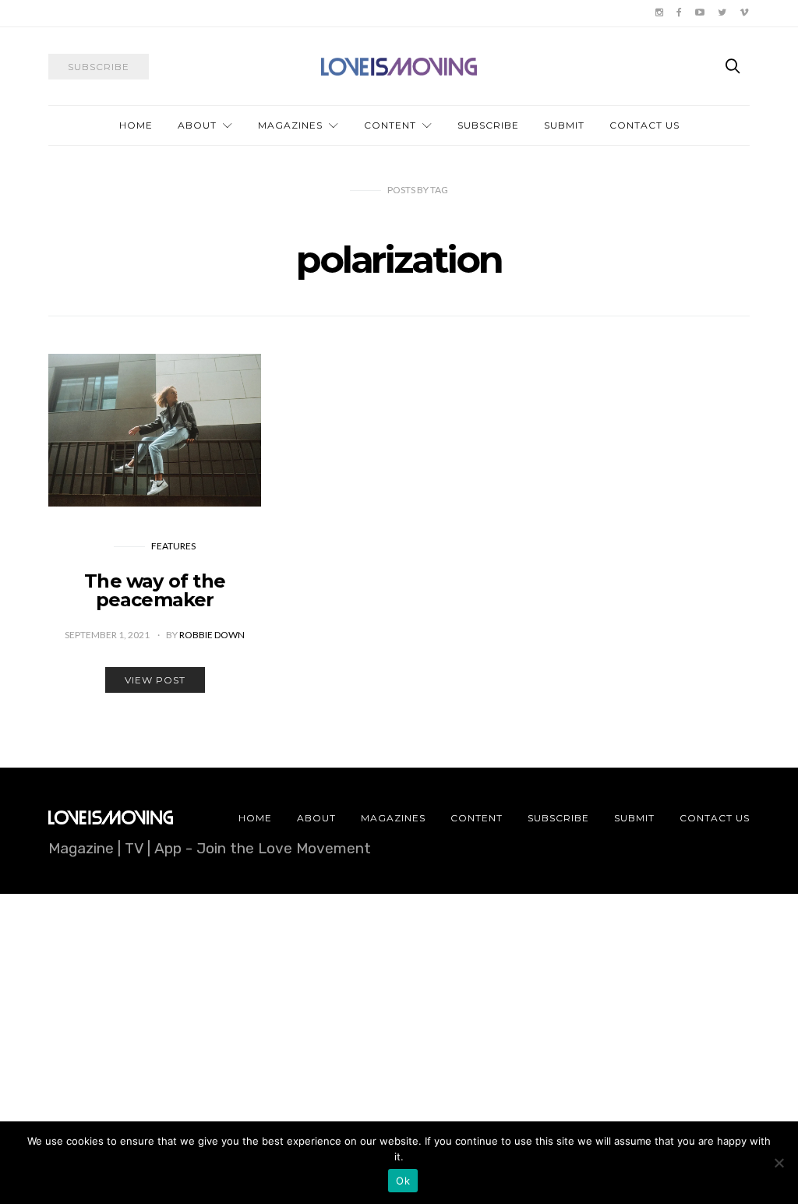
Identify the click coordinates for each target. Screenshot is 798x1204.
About (197, 125)
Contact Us (644, 125)
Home (136, 125)
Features (173, 546)
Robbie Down (212, 635)
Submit (564, 125)
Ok (403, 1180)
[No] (778, 1162)
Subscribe (488, 125)
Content (390, 125)
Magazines (290, 125)
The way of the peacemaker (154, 590)
